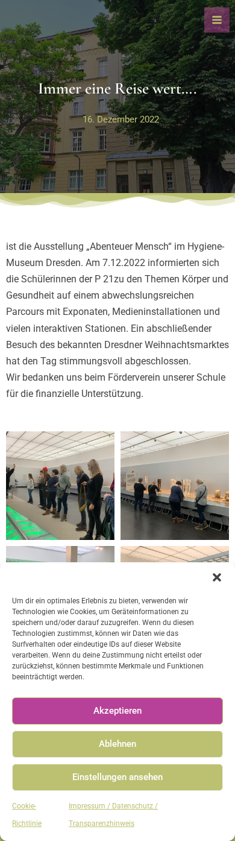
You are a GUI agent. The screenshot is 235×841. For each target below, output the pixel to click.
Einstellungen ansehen (117, 777)
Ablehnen (117, 743)
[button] (217, 577)
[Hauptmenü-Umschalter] (217, 20)
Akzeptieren (117, 710)
